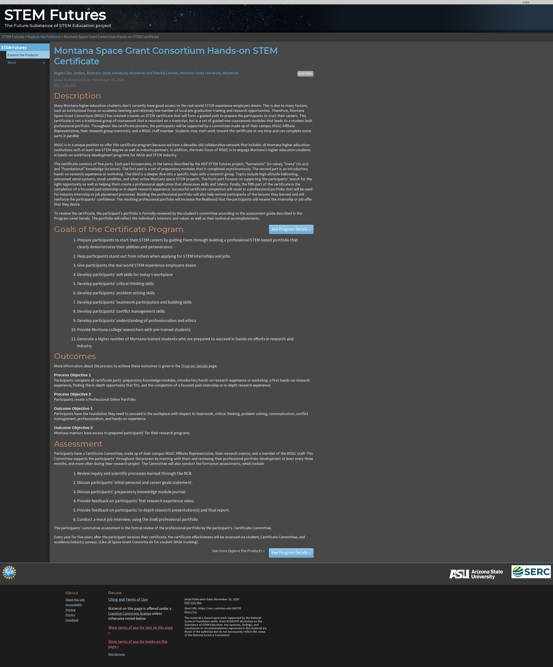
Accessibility (74, 605)
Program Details (194, 365)
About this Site (75, 600)
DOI (57, 84)
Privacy (70, 615)
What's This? (190, 611)
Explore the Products (44, 36)
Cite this (69, 84)
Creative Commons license (129, 613)
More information (116, 654)
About (12, 62)
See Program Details (291, 229)
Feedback (72, 620)
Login (526, 2)
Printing (71, 610)
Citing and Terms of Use (128, 599)
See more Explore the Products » (238, 550)
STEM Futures (13, 36)
